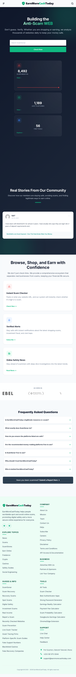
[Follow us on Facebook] (4, 526)
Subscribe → (10, 340)
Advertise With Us (47, 565)
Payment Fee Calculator (49, 609)
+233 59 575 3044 (51, 654)
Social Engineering (9, 572)
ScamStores (7, 547)
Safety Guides (8, 568)
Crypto (5, 559)
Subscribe (44, 532)
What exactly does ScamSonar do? (18, 428)
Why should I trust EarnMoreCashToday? (21, 461)
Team (42, 519)
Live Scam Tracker (9, 630)
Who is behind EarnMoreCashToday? (19, 469)
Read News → (11, 370)
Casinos (5, 564)
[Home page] (38, 3)
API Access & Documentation (51, 553)
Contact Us (44, 523)
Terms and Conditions (48, 549)
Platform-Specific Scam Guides (14, 638)
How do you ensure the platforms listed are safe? (24, 436)
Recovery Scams (9, 596)
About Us (43, 510)
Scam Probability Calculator (51, 613)
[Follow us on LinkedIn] (9, 526)
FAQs (42, 527)
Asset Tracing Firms (10, 634)
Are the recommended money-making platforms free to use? (29, 445)
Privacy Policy (45, 540)
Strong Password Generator (51, 600)
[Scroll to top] (72, 668)
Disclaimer (44, 544)
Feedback (44, 642)
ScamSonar (7, 587)
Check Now (38, 49)
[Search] (72, 3)
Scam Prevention (9, 626)
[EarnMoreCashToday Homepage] (17, 505)
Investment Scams (9, 609)
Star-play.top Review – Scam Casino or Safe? (20, 234)
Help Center (44, 638)
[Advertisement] (38, 162)
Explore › (20, 132)
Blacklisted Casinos (10, 647)
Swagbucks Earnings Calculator (52, 617)
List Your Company (47, 574)
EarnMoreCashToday (40, 669)
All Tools (43, 587)
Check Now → (11, 306)
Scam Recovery (8, 592)
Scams (5, 542)
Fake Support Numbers (11, 643)
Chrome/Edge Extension (49, 621)
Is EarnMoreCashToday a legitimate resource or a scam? (27, 420)
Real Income (7, 613)
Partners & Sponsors (48, 569)
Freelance (6, 555)
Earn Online (6, 551)
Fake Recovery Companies (13, 651)
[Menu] (3, 3)
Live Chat (44, 634)
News (4, 538)
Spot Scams (7, 600)
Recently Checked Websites (13, 621)
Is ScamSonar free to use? (15, 453)
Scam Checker (46, 592)
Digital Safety (7, 604)
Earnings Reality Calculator (50, 604)
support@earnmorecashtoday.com (57, 658)
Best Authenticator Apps (49, 596)
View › (19, 78)
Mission (43, 515)
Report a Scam (8, 617)
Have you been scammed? (38, 480)
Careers (43, 536)
